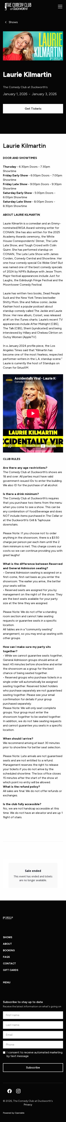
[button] (59, 6)
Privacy (28, 1104)
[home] (17, 6)
